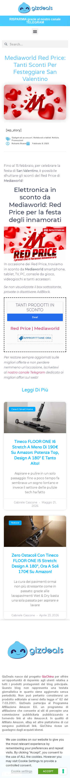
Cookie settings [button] (21, 771)
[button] (35, 31)
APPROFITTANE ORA (37, 338)
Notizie (55, 137)
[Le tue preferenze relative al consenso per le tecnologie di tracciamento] (63, 771)
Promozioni (17, 140)
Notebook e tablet (42, 137)
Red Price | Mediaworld (35, 328)
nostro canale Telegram (26, 372)
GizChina (48, 676)
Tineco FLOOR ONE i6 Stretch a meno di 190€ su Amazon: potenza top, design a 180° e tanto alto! (35, 452)
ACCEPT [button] (48, 771)
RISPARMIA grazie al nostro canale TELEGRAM (35, 21)
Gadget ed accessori (22, 137)
